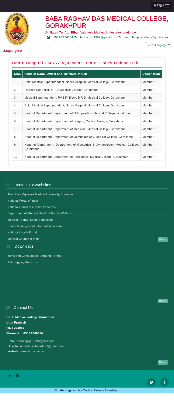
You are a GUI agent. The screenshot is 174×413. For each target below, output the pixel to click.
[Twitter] (151, 382)
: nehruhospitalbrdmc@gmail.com (144, 37)
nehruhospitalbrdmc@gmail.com (42, 346)
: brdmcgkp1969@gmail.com (97, 37)
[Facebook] (164, 382)
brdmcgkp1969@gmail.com (36, 341)
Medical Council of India (23, 238)
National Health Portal (22, 232)
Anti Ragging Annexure (22, 262)
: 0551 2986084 (61, 37)
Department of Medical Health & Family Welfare (39, 213)
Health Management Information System (34, 226)
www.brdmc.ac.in (32, 351)
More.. (162, 239)
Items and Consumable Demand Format (34, 255)
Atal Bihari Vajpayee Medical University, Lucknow (40, 194)
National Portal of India (22, 200)
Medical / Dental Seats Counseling (30, 219)
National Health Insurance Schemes (31, 207)
